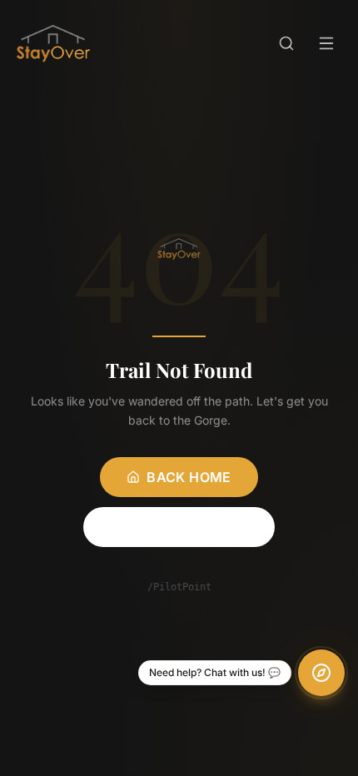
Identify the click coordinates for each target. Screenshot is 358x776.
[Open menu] (326, 43)
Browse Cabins (188, 527)
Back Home (189, 477)
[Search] (286, 43)
